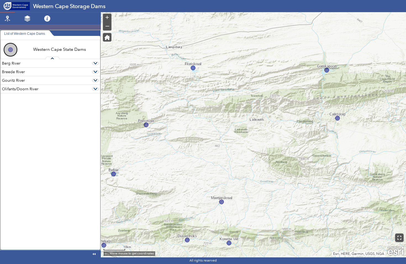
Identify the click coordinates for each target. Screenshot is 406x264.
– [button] (107, 25)
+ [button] (107, 17)
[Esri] (396, 251)
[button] (107, 37)
